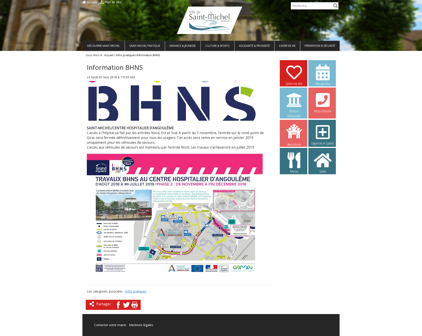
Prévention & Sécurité (320, 46)
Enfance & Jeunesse (183, 46)
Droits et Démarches (293, 111)
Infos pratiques (126, 55)
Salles (322, 171)
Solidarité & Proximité (254, 46)
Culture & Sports (217, 46)
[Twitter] (126, 309)
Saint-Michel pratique (144, 46)
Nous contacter (322, 111)
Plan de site (112, 2)
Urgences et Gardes (322, 143)
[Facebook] (118, 309)
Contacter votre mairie (110, 325)
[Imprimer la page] (134, 309)
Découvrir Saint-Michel (103, 46)
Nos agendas (323, 83)
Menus (294, 171)
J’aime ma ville (294, 83)
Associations (294, 144)
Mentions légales (141, 325)
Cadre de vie (287, 46)
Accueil (91, 2)
